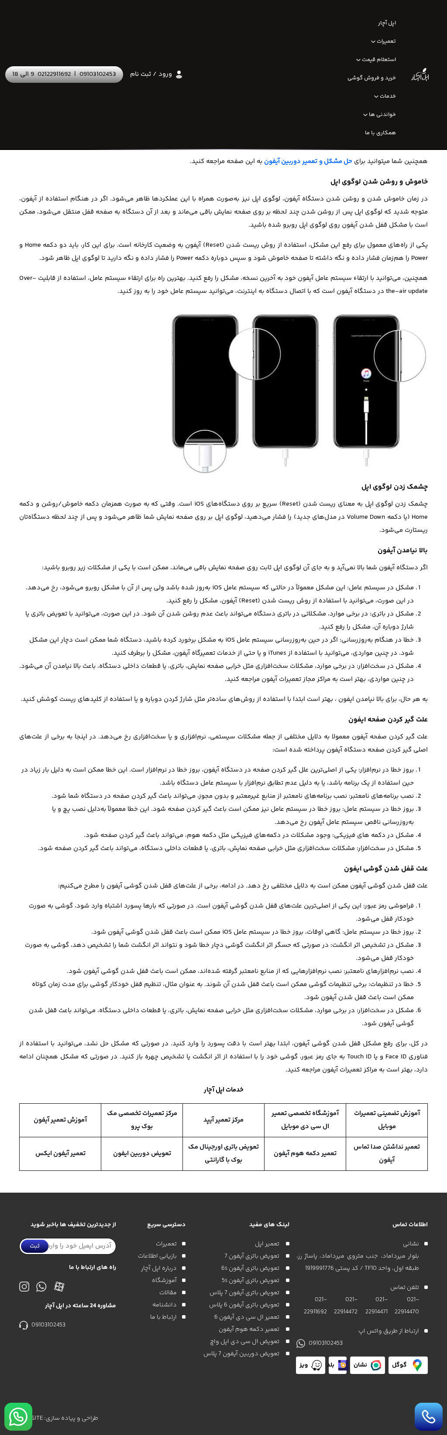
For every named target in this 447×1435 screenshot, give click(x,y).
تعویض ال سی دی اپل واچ (245, 1342)
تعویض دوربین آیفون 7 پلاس (242, 1354)
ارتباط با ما (163, 1317)
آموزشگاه (164, 1280)
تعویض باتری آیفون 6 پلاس (245, 1305)
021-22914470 (407, 1306)
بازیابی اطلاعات (157, 1256)
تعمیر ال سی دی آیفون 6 (247, 1317)
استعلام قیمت (379, 59)
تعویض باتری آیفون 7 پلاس (245, 1293)
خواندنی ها (382, 114)
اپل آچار (387, 23)
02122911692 (54, 74)
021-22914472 (346, 1306)
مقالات (168, 1293)
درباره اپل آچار (159, 1268)
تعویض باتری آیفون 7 (252, 1256)
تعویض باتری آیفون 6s (251, 1268)
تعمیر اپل (268, 1244)
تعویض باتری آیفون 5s (251, 1280)
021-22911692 (315, 1306)
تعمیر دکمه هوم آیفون (250, 1329)
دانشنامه (164, 1305)
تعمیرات (386, 41)
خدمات (388, 96)
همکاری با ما (380, 133)
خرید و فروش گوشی (371, 78)
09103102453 (97, 74)
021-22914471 (376, 1306)
